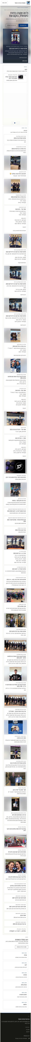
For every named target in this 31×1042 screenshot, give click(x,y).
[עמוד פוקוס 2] (14, 122)
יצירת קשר (26, 1031)
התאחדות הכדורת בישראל (20, 1038)
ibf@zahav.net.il (25, 1035)
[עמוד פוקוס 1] (16, 122)
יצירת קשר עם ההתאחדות (11, 25)
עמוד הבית (26, 1029)
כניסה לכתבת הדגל (23, 25)
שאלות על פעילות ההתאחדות (20, 938)
